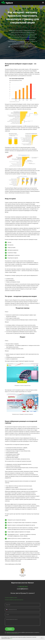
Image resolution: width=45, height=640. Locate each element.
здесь (11, 638)
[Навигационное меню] (43, 2)
